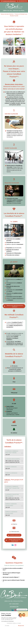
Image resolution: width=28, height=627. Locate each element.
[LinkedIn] (13, 545)
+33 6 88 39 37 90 (14, 606)
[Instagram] (15, 545)
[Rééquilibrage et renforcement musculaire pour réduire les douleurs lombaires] (14, 230)
